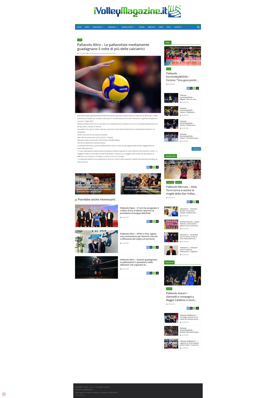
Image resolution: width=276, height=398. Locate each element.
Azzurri (169, 289)
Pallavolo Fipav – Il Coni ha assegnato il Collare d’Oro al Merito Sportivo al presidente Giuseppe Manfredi (139, 210)
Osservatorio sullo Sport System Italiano (104, 53)
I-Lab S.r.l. (91, 387)
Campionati (97, 27)
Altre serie (170, 182)
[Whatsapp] (154, 167)
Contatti (177, 27)
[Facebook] (148, 167)
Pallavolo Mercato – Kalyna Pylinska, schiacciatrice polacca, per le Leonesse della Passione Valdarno (189, 224)
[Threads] (157, 167)
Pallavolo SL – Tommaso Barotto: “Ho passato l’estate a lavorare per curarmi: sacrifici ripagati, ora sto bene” (189, 211)
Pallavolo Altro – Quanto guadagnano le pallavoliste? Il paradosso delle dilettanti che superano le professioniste (138, 263)
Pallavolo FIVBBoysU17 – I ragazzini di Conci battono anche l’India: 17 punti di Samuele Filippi (189, 343)
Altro (79, 40)
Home (79, 27)
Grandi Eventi (127, 27)
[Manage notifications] (4, 394)
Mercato (151, 27)
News (87, 27)
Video (161, 27)
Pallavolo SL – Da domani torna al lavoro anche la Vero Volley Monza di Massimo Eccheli (189, 237)
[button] (103, 27)
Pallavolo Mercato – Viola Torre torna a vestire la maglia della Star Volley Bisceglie (181, 190)
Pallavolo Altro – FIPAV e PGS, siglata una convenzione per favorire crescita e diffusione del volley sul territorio (139, 236)
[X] (151, 167)
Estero (141, 27)
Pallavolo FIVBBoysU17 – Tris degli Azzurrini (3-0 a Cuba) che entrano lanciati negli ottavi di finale (189, 317)
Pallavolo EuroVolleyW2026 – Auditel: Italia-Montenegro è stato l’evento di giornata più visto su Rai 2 (189, 330)
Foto (169, 27)
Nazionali (112, 27)
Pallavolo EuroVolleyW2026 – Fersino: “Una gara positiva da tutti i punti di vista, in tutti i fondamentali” (182, 77)
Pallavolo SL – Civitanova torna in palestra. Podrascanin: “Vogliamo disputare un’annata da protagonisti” (189, 250)
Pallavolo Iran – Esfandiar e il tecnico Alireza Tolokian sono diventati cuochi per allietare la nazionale (141, 189)
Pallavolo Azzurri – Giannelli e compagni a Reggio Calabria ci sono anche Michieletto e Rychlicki (180, 296)
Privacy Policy (80, 395)
